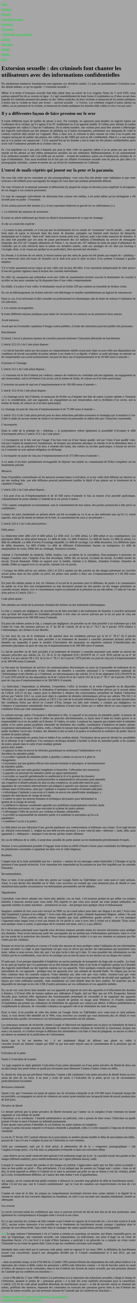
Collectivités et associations (16, 34)
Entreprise (7, 24)
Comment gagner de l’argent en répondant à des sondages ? (34, 1296)
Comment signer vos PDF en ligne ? (21, 1299)
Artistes (5, 39)
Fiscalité (6, 14)
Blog (4, 59)
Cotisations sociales (12, 19)
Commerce (7, 29)
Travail (5, 49)
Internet (5, 54)
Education (7, 44)
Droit (4, 4)
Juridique (6, 9)
